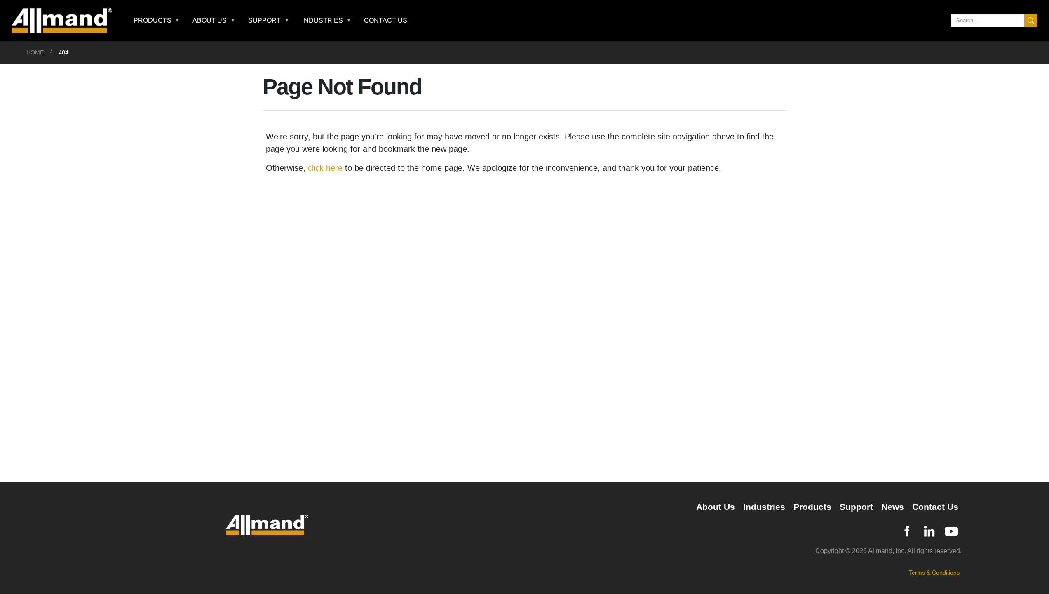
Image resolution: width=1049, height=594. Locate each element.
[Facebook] (907, 530)
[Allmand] (65, 20)
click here (325, 167)
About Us (715, 507)
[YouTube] (951, 530)
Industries (764, 507)
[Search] (1030, 20)
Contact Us (385, 20)
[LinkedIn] (929, 530)
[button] (157, 20)
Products (812, 507)
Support (856, 507)
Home (35, 52)
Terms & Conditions (934, 572)
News (892, 507)
